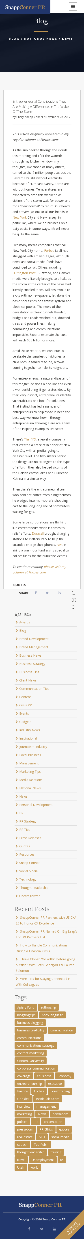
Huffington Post (24, 273)
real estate (25, 1137)
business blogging (30, 1022)
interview (23, 1106)
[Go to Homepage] (25, 6)
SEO (42, 1137)
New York (20, 217)
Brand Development (34, 639)
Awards (24, 622)
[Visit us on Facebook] (29, 1229)
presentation (53, 1122)
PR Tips (24, 829)
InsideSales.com (47, 1099)
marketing (24, 1114)
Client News (28, 680)
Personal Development (36, 805)
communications (29, 1038)
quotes (19, 585)
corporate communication (36, 1068)
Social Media (28, 871)
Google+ (23, 1099)
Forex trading (60, 1091)
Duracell (38, 533)
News (67, 39)
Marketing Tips (30, 771)
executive (55, 1083)
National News (41, 39)
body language (52, 1015)
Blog (14, 39)
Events (24, 713)
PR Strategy (27, 821)
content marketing (30, 1053)
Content (25, 697)
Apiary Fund (25, 1007)
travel (21, 1160)
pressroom (25, 1129)
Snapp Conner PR (32, 863)
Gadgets (25, 722)
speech (22, 1144)
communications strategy (35, 1045)
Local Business (30, 755)
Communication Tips (34, 688)
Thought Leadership (33, 887)
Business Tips (29, 672)
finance (22, 1091)
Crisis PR (25, 705)
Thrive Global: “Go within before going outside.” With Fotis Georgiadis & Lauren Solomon (45, 965)
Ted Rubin (41, 1144)
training (56, 1152)
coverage (24, 1076)
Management (29, 763)
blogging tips (26, 1015)
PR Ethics (46, 1129)
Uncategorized (29, 896)
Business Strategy (32, 664)
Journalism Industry (33, 746)
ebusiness (44, 1076)
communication (61, 1030)
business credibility (30, 1030)
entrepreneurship (29, 1083)
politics (22, 1122)
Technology (27, 879)
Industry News (29, 730)
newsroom (60, 1114)
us (62, 1160)
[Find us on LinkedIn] (54, 1229)
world (34, 1167)
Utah (20, 1167)
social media (60, 1137)
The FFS (30, 439)
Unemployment (43, 1160)
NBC (60, 544)
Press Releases (30, 838)
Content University (30, 1061)
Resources (26, 854)
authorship (48, 1007)
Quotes (24, 846)
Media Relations (31, 780)
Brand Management (33, 647)
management (46, 1106)
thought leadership (30, 1152)
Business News (30, 655)
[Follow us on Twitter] (42, 1229)
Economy (64, 1076)
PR (21, 813)
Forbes (49, 250)
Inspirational (28, 738)
